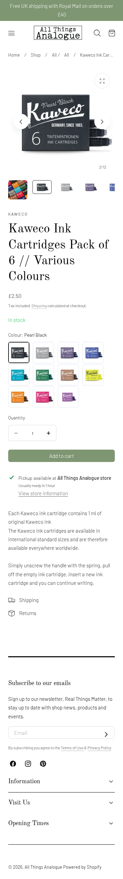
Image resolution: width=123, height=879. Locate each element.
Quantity (16, 417)
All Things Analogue (43, 867)
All (54, 55)
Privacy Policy (99, 747)
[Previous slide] (21, 121)
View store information (43, 493)
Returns (27, 613)
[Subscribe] (106, 734)
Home (14, 55)
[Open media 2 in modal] (102, 81)
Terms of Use (72, 747)
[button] (11, 32)
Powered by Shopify (82, 867)
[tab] (17, 189)
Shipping (39, 305)
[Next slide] (102, 121)
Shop (36, 55)
